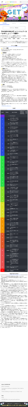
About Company (5, 386)
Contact (3, 401)
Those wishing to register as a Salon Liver (11, 391)
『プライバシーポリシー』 (6, 105)
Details (5, 23)
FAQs (2, 397)
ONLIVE (14, 23)
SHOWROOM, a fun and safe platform (10, 399)
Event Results (23, 23)
